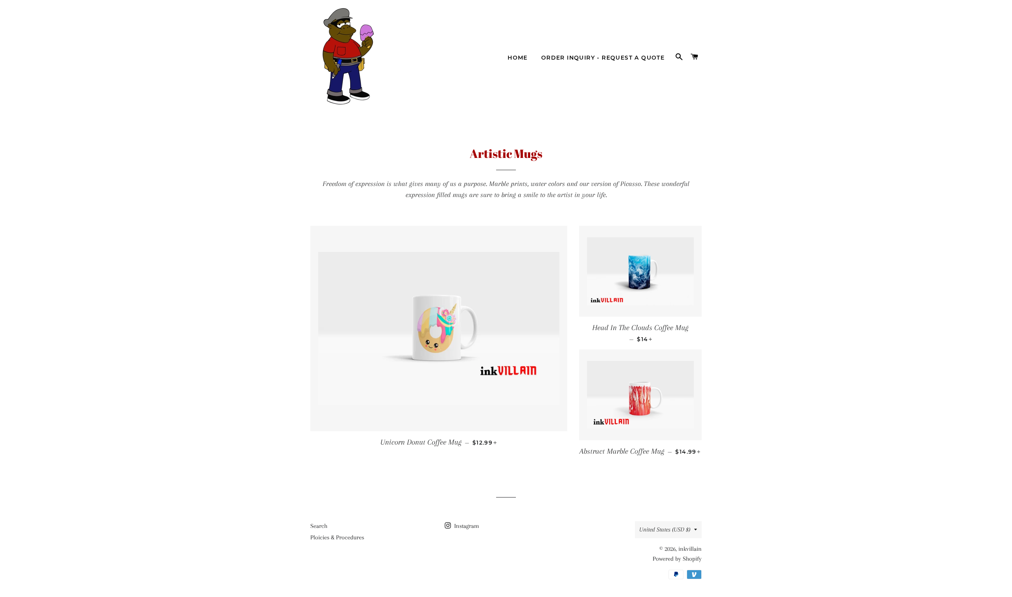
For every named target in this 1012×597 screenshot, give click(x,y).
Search (318, 525)
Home (518, 57)
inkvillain (690, 548)
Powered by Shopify (677, 558)
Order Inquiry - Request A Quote (603, 57)
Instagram (466, 525)
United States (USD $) (664, 529)
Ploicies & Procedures (337, 537)
